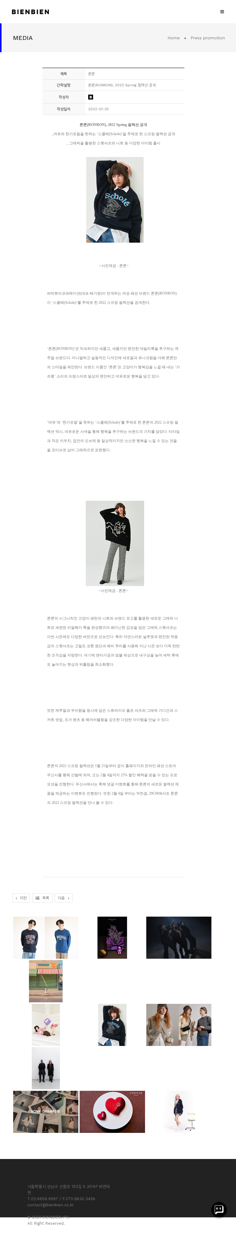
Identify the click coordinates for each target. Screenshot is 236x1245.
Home (173, 37)
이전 (23, 898)
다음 (61, 898)
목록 (45, 898)
